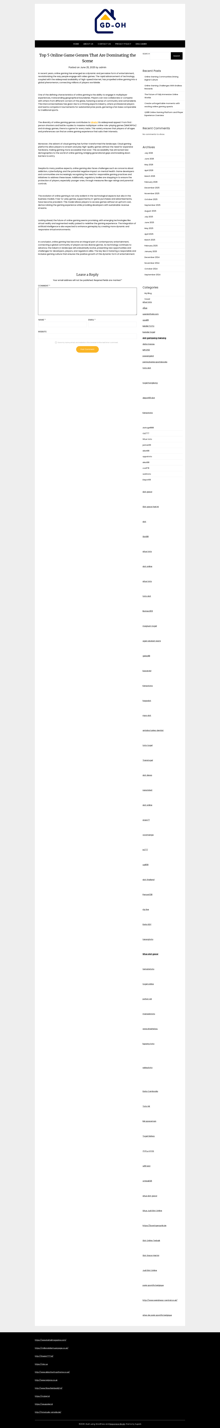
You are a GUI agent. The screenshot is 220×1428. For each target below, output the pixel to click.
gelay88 (146, 655)
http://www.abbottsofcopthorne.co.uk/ (52, 1372)
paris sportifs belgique (153, 1285)
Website (42, 331)
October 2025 (151, 199)
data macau (149, 344)
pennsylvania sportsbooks (155, 362)
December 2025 (152, 187)
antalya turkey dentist (153, 730)
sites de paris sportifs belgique (157, 1315)
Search (146, 53)
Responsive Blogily (117, 1424)
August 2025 (150, 211)
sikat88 (146, 450)
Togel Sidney (149, 1136)
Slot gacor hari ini (151, 506)
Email (91, 319)
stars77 (146, 820)
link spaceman (149, 1121)
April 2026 (149, 170)
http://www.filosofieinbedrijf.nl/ (48, 1388)
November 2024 (152, 263)
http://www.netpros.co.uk (46, 1380)
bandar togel (149, 332)
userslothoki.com (151, 314)
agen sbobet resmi (152, 641)
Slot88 (146, 536)
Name (42, 319)
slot (144, 521)
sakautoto (148, 1067)
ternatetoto (148, 969)
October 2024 (151, 268)
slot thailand (148, 879)
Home (76, 43)
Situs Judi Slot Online (152, 1210)
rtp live (146, 909)
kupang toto (148, 1043)
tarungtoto (148, 939)
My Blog (148, 293)
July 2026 (149, 153)
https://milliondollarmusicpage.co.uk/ (51, 1348)
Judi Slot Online (150, 1270)
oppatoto (147, 456)
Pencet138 (147, 894)
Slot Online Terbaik (151, 1240)
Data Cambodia (150, 1091)
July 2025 (149, 216)
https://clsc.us (41, 1364)
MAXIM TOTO (148, 326)
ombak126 (147, 1181)
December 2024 (152, 257)
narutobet (147, 790)
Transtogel (148, 760)
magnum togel (150, 626)
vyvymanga (148, 834)
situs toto (147, 302)
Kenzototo (148, 412)
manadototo (149, 1013)
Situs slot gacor (150, 954)
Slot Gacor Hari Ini (151, 1255)
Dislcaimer (141, 43)
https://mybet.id (42, 1396)
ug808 (145, 864)
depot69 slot (149, 397)
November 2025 (152, 193)
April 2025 (149, 234)
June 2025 (149, 222)
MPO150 (146, 350)
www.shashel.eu (150, 1028)
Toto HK (146, 1106)
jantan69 (147, 445)
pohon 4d (147, 999)
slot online (147, 566)
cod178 (146, 468)
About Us (88, 43)
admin (102, 67)
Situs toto (147, 439)
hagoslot (147, 700)
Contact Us (104, 43)
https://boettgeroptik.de (154, 1225)
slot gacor (147, 491)
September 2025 (152, 205)
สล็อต (145, 308)
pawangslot (148, 356)
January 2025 (151, 251)
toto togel (148, 745)
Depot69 (147, 479)
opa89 (146, 320)
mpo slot (147, 715)
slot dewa (147, 775)
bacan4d (147, 670)
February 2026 (151, 182)
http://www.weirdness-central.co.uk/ (160, 1300)
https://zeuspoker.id (44, 1404)
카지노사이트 (148, 1151)
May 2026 (149, 164)
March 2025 (150, 239)
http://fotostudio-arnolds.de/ (48, 1412)
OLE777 (146, 433)
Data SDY (147, 924)
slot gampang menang (154, 338)
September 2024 (152, 274)
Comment (44, 285)
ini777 (145, 849)
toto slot (147, 368)
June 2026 (149, 158)
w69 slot (146, 1166)
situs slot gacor (150, 1195)
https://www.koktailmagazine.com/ (50, 1340)
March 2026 (150, 176)
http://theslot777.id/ (44, 1356)
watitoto (147, 474)
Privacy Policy (123, 43)
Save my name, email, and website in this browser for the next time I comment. (88, 342)
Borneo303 (148, 611)
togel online (148, 984)
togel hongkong (150, 382)
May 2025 (149, 228)
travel (147, 299)
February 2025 (151, 245)
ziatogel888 (148, 427)
